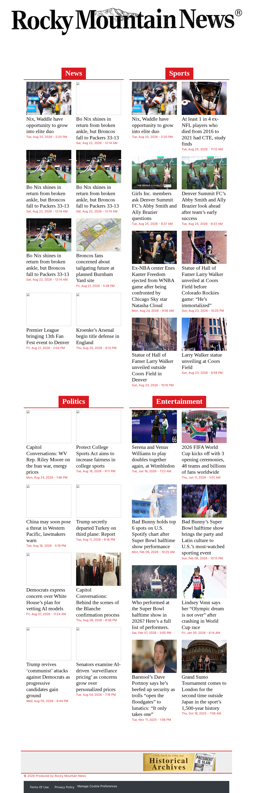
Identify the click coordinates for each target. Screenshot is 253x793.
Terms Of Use (39, 787)
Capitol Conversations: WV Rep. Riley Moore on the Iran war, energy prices (48, 459)
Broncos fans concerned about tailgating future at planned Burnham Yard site (95, 268)
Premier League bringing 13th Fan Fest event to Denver (47, 336)
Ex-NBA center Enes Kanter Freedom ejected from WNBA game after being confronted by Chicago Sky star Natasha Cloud (153, 286)
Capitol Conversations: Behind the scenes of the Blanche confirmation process (97, 602)
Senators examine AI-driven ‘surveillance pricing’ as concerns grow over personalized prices (98, 676)
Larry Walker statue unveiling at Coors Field (202, 361)
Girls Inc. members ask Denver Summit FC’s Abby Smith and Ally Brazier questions (154, 206)
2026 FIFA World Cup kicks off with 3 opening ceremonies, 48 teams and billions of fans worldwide (204, 459)
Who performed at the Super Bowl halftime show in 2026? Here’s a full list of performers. (151, 615)
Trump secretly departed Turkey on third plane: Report (96, 528)
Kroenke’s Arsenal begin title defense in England (97, 336)
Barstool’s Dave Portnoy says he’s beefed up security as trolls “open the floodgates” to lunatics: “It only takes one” (153, 695)
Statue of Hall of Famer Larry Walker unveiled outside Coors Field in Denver (152, 367)
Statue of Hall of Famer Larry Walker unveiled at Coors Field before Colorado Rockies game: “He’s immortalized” (202, 286)
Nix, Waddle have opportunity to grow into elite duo (47, 125)
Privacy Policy (64, 787)
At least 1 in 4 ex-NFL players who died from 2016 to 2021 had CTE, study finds (204, 131)
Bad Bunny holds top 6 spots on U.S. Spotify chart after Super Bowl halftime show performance (154, 534)
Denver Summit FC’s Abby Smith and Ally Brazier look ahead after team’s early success (204, 206)
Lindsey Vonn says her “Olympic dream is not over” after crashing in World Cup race (203, 615)
